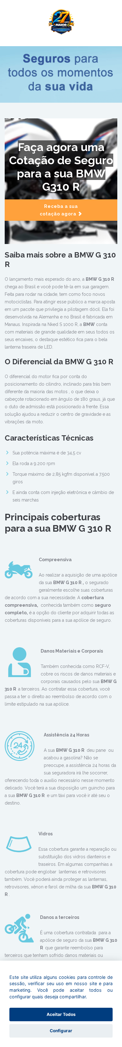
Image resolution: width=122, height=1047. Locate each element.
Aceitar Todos (61, 1014)
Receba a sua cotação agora (59, 210)
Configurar (61, 1030)
